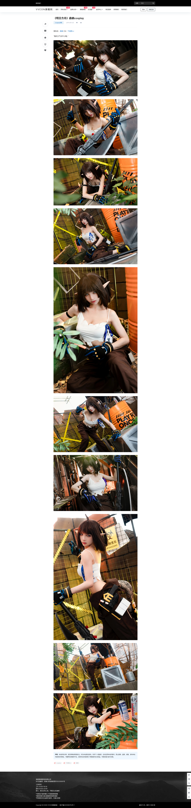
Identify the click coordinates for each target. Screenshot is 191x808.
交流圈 (91, 8)
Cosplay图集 (58, 22)
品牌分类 (73, 9)
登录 (143, 9)
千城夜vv (71, 31)
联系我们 (38, 3)
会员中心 (99, 9)
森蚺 (61, 31)
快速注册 (151, 9)
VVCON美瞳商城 (52, 805)
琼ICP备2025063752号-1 (67, 805)
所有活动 (65, 8)
